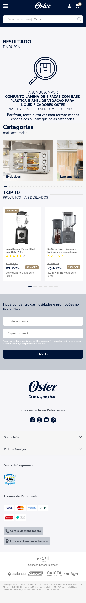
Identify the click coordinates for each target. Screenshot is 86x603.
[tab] (43, 437)
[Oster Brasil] (43, 389)
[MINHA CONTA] (70, 6)
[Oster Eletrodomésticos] (43, 5)
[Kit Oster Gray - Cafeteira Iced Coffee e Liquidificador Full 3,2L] (64, 227)
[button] (5, 186)
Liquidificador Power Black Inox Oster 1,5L (20, 250)
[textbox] (43, 19)
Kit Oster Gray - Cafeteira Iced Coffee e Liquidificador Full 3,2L (62, 250)
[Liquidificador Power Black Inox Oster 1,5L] (22, 227)
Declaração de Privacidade (48, 341)
